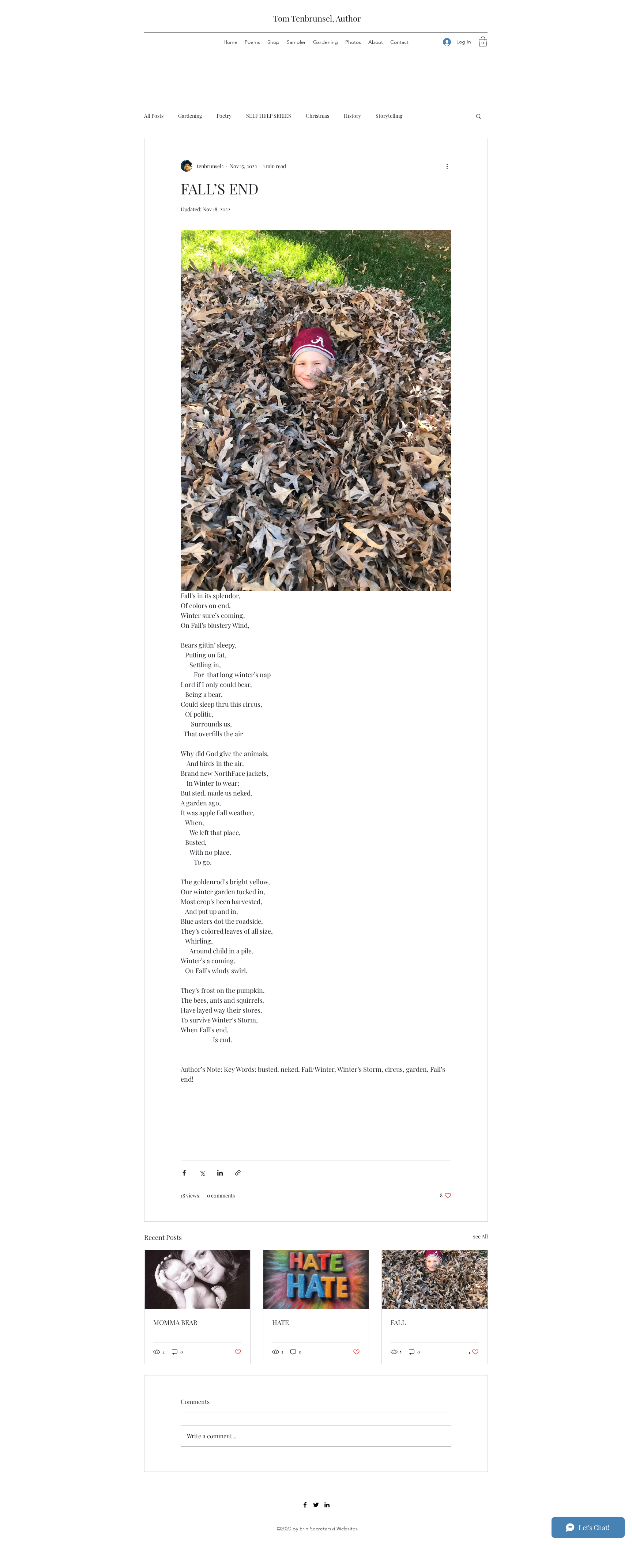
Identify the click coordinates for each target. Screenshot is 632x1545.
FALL (398, 1322)
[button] (483, 41)
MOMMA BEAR (175, 1322)
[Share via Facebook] (184, 1172)
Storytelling (389, 115)
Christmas (317, 115)
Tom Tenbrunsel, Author (317, 18)
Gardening (190, 115)
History (352, 115)
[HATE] (316, 1279)
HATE (280, 1322)
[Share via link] (237, 1172)
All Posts (153, 115)
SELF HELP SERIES (268, 115)
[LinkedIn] (327, 1504)
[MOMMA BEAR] (197, 1279)
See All (480, 1236)
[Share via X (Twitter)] (202, 1172)
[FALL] (435, 1279)
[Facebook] (305, 1504)
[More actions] (447, 166)
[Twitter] (316, 1504)
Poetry (224, 115)
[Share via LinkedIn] (220, 1172)
